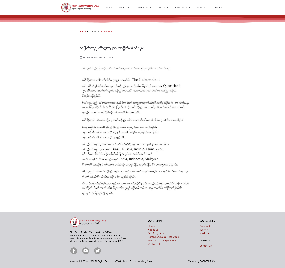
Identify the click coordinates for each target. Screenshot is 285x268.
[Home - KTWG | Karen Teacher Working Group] (83, 7)
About (122, 7)
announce (181, 7)
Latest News (107, 31)
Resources (142, 7)
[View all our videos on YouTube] (86, 251)
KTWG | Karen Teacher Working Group (134, 261)
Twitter (204, 229)
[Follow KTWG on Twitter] (98, 251)
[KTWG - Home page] (91, 222)
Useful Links (155, 244)
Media (161, 7)
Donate (218, 7)
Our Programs (156, 233)
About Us (153, 229)
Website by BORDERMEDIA (201, 261)
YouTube (204, 233)
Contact (202, 7)
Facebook (205, 226)
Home (109, 7)
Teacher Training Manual (162, 240)
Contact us (206, 245)
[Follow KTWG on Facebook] (74, 251)
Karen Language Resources (163, 236)
